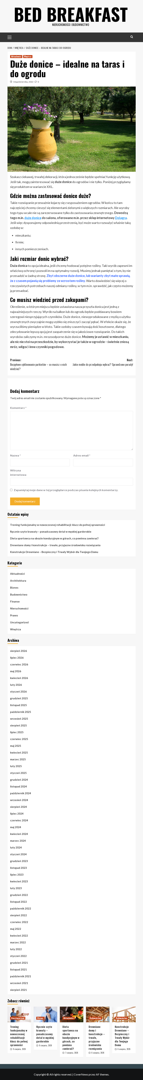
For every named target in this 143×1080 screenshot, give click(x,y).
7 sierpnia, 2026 (71, 1052)
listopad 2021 (18, 969)
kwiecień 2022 (19, 935)
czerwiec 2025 (19, 739)
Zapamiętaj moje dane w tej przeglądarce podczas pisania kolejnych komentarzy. (66, 490)
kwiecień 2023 (19, 881)
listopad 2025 (18, 705)
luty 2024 (16, 847)
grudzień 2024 (19, 779)
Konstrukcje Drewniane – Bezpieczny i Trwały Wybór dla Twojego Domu (54, 551)
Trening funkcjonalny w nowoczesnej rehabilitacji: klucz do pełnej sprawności (57, 524)
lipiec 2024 (17, 813)
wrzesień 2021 (19, 983)
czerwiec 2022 (19, 922)
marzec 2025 (18, 759)
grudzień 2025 (19, 698)
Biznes (14, 587)
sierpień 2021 (18, 989)
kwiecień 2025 (19, 752)
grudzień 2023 (19, 861)
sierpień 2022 (18, 915)
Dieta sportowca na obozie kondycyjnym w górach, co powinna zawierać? (54, 538)
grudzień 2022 (19, 894)
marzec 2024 (18, 840)
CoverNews (81, 1074)
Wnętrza (27, 56)
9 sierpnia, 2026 (19, 1049)
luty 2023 (16, 888)
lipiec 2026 (17, 657)
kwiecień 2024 (19, 833)
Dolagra (121, 218)
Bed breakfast (71, 14)
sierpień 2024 (18, 806)
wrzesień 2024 (19, 800)
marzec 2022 (18, 942)
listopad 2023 (18, 867)
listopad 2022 (18, 901)
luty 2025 (16, 766)
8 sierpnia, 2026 (45, 1045)
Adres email (81, 455)
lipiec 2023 (17, 874)
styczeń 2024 (18, 854)
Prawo (14, 615)
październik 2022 (20, 908)
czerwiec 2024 (19, 820)
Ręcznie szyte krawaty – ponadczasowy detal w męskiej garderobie (50, 531)
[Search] (132, 37)
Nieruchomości (19, 608)
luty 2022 (16, 949)
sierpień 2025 (18, 725)
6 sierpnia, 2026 (97, 1052)
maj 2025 (15, 745)
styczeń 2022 (18, 955)
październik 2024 (20, 793)
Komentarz (18, 407)
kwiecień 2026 (19, 677)
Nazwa (15, 455)
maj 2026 (15, 671)
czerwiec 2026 (19, 664)
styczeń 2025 (18, 772)
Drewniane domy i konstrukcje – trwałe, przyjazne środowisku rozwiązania (55, 545)
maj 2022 (15, 928)
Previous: (38, 364)
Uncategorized (19, 622)
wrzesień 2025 (19, 718)
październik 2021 (20, 976)
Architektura (18, 580)
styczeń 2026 (18, 691)
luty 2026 (16, 684)
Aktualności (16, 56)
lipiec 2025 (17, 732)
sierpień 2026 (18, 650)
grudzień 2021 (19, 962)
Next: (103, 362)
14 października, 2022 (23, 81)
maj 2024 (15, 827)
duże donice (32, 218)
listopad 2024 (18, 786)
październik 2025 (20, 711)
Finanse (15, 601)
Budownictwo (18, 594)
